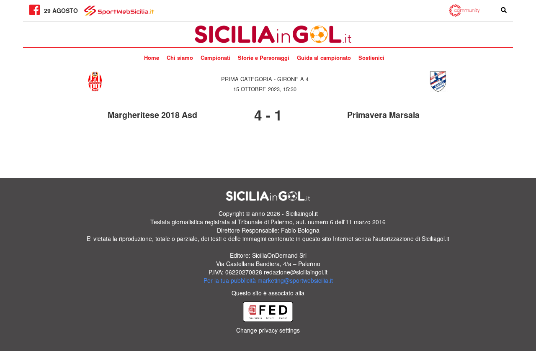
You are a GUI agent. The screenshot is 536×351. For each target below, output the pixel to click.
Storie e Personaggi (263, 57)
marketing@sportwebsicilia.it (295, 280)
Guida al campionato (324, 57)
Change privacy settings (268, 330)
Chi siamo (180, 57)
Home (151, 57)
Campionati (215, 57)
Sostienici (371, 57)
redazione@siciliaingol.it (295, 272)
